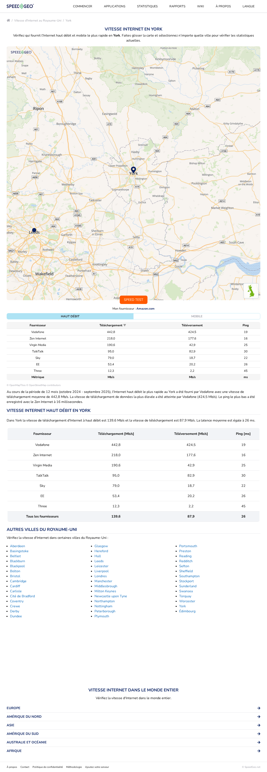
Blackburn (17, 561)
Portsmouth (188, 546)
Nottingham (103, 606)
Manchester (103, 581)
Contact (24, 767)
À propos (223, 6)
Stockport (186, 581)
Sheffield (186, 571)
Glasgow (101, 546)
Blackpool (17, 566)
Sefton (184, 566)
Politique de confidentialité (48, 767)
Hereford (101, 551)
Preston (185, 551)
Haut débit (70, 316)
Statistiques (147, 6)
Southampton (189, 576)
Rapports (177, 6)
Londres (100, 576)
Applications (114, 6)
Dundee (16, 616)
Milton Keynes (105, 591)
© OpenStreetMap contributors (43, 385)
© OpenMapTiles (16, 385)
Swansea (186, 591)
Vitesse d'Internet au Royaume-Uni (37, 20)
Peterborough (104, 611)
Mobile (197, 316)
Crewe (15, 606)
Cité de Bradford (22, 596)
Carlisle (16, 591)
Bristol (15, 576)
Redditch (186, 561)
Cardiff (15, 586)
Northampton (104, 601)
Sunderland (187, 586)
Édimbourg (187, 611)
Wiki (200, 6)
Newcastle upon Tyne (110, 596)
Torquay (185, 596)
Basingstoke (19, 551)
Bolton (15, 571)
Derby (14, 611)
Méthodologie (74, 767)
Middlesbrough (105, 586)
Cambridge (18, 581)
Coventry (17, 601)
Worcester (187, 601)
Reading (185, 556)
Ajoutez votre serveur (97, 767)
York (68, 20)
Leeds (99, 561)
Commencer (82, 6)
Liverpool (101, 571)
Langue (248, 6)
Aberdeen (17, 546)
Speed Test (133, 299)
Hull (97, 556)
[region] (133, 173)
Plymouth (101, 616)
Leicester (101, 566)
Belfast (15, 556)
